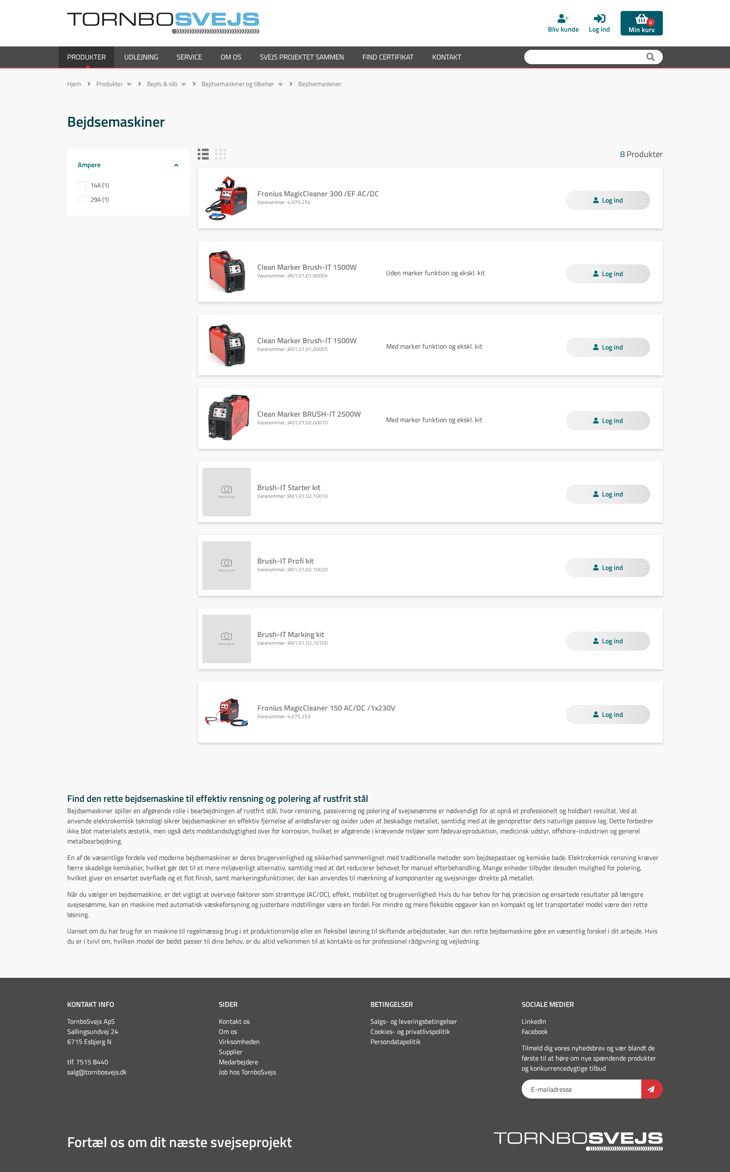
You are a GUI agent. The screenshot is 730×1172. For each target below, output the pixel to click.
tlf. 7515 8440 (87, 1062)
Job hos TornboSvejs (247, 1072)
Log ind (612, 200)
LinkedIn (534, 1021)
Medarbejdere (238, 1062)
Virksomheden (239, 1041)
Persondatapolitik (395, 1041)
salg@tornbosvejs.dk (97, 1072)
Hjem (74, 84)
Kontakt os (234, 1021)
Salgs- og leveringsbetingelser (413, 1021)
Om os (228, 1031)
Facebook (535, 1031)
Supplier (230, 1052)
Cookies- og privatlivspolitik (410, 1031)
